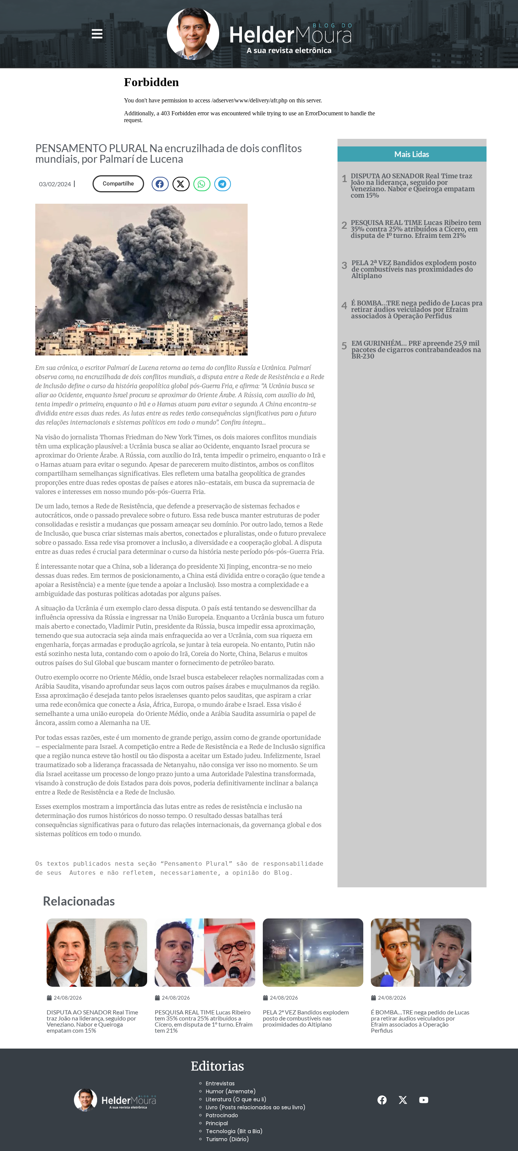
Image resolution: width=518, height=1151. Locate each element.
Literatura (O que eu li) (236, 1099)
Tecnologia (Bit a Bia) (234, 1131)
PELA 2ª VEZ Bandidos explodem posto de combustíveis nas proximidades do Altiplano (414, 269)
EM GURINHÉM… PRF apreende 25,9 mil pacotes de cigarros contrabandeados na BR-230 (416, 349)
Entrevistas (220, 1083)
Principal (217, 1123)
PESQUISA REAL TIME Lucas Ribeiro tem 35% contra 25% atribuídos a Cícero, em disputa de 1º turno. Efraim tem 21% (416, 229)
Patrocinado (222, 1115)
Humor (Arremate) (231, 1091)
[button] (97, 34)
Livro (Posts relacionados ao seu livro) (256, 1107)
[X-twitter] (402, 1099)
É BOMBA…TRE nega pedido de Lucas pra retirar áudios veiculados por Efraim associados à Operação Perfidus (417, 309)
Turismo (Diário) (227, 1139)
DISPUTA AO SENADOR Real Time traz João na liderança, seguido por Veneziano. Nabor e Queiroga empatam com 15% (413, 186)
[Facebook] (381, 1099)
